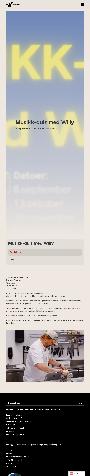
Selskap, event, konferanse (16, 418)
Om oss (9, 450)
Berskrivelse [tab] (15, 252)
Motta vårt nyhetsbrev (15, 435)
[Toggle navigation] (82, 4)
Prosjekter (10, 431)
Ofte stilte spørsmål (14, 460)
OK (80, 403)
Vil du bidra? (11, 467)
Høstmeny (53, 316)
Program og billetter (14, 415)
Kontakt (9, 453)
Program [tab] (14, 260)
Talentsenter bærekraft (15, 428)
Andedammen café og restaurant (19, 422)
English (9, 463)
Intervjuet (10, 323)
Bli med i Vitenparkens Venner (17, 457)
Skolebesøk (10, 425)
